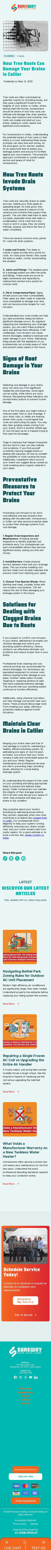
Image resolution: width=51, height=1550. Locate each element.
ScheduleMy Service (25, 1300)
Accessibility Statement (25, 1520)
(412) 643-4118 (25, 1372)
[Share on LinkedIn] (11, 860)
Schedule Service (25, 1469)
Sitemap (34, 1524)
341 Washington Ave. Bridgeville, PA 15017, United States (25, 1364)
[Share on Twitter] (17, 860)
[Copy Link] (5, 860)
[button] (39, 8)
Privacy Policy (19, 1524)
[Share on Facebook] (23, 860)
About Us (25, 1403)
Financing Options (25, 1500)
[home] (24, 8)
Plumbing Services (25, 1392)
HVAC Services (25, 1389)
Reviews (25, 1396)
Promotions (25, 1400)
